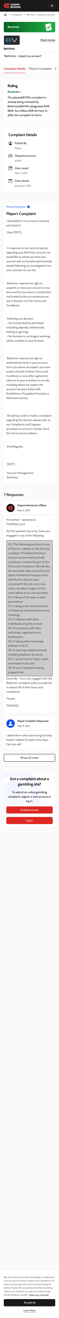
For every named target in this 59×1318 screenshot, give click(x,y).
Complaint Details (15, 68)
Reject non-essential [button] (39, 1294)
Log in (29, 820)
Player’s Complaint (40, 68)
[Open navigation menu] (52, 6)
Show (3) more (29, 757)
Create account (29, 810)
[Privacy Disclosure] (28, 206)
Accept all (29, 1302)
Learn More (29, 1310)
